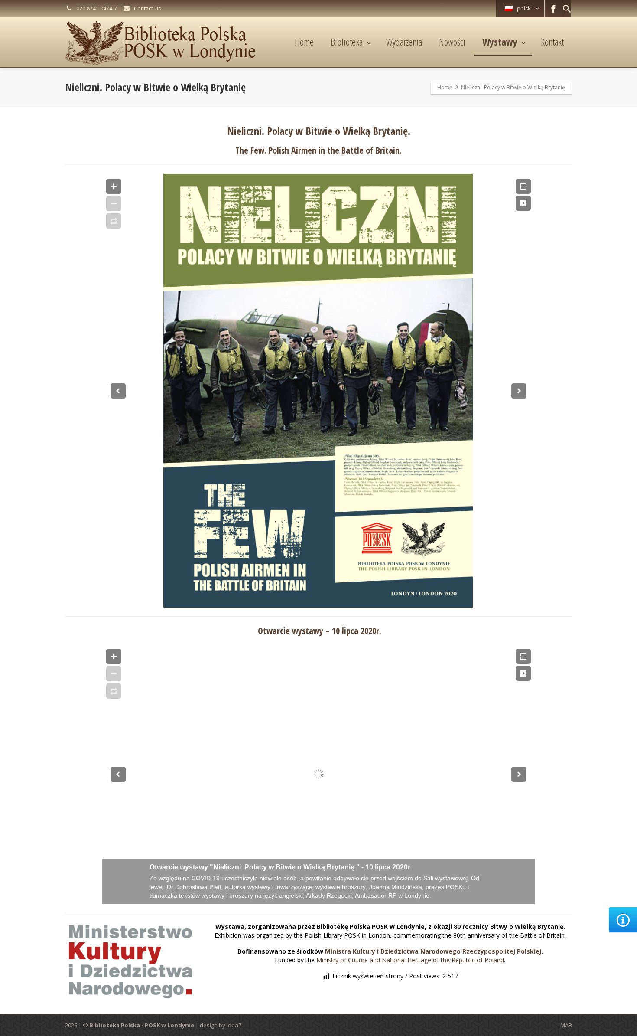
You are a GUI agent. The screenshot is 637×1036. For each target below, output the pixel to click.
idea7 (234, 1025)
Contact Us (147, 8)
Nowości (452, 41)
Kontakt (552, 41)
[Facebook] (553, 8)
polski (524, 8)
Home (304, 41)
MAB (566, 1025)
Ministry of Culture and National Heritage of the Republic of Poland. (410, 960)
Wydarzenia (404, 41)
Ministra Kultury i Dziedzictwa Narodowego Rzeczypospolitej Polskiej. (434, 951)
